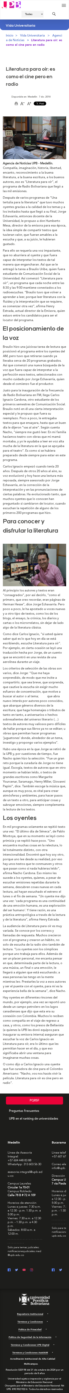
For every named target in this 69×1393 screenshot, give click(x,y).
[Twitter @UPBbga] (60, 1270)
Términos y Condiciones (30, 1321)
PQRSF (34, 1100)
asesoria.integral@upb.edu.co (25, 1174)
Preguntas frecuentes (24, 1111)
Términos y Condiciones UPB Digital (30, 1344)
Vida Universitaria (32, 35)
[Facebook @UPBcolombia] (9, 1270)
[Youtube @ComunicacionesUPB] (24, 1270)
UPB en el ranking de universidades (33, 1118)
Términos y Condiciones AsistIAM (30, 1352)
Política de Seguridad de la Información (30, 1337)
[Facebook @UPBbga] (53, 1270)
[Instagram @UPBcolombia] (31, 1270)
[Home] (11, 4)
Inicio (9, 35)
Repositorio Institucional (30, 1314)
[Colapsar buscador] (54, 14)
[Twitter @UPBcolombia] (16, 1270)
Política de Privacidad (30, 1329)
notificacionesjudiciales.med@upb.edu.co (24, 1253)
